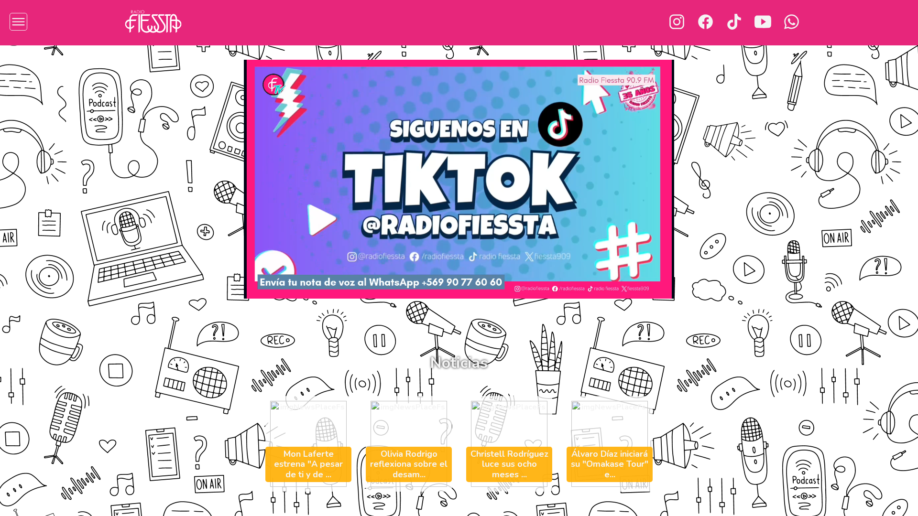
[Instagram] (676, 21)
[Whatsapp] (791, 21)
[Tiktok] (734, 21)
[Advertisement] (69, 197)
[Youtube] (762, 21)
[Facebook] (705, 21)
